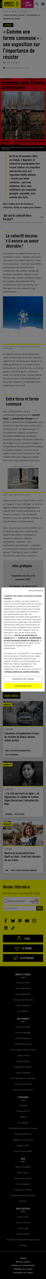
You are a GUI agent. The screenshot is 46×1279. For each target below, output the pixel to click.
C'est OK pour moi (23, 686)
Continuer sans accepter (35, 590)
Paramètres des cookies (23, 679)
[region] (23, 639)
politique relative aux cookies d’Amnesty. (21, 671)
